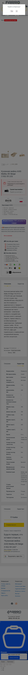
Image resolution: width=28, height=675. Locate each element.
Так (12, 11)
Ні (16, 11)
